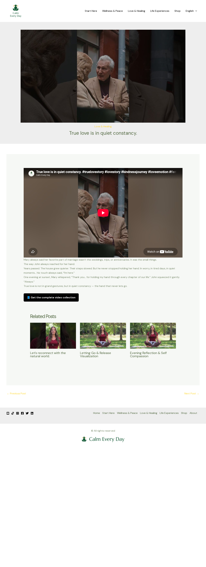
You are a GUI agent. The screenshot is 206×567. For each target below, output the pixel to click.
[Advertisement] (103, 512)
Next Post (191, 393)
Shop (177, 11)
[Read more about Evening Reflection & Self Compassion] (153, 335)
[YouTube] (7, 413)
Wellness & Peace (112, 11)
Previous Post (16, 393)
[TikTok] (12, 413)
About (193, 413)
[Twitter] (27, 413)
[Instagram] (17, 413)
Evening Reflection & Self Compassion (148, 354)
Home (96, 413)
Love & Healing (136, 11)
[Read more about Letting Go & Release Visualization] (103, 335)
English (190, 11)
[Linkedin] (32, 413)
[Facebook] (22, 413)
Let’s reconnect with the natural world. (48, 354)
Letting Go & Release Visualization (95, 354)
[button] (195, 11)
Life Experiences (159, 11)
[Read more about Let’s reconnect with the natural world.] (53, 335)
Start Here (91, 11)
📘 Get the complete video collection (51, 297)
